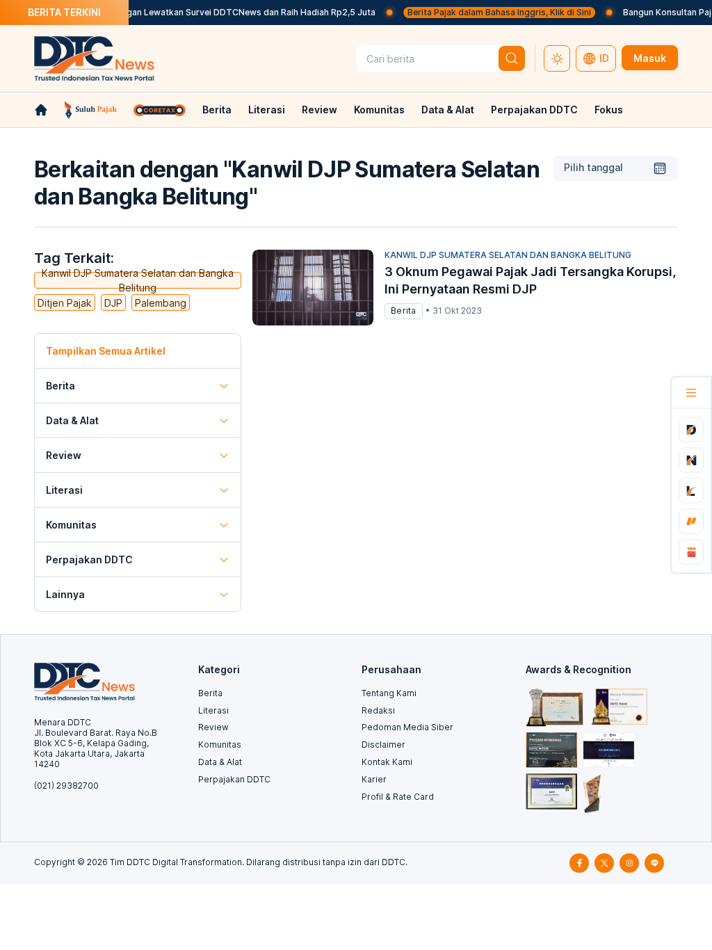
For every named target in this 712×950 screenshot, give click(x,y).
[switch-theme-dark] (557, 58)
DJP (113, 303)
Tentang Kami (389, 693)
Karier (374, 779)
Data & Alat (447, 109)
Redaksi (378, 710)
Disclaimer (383, 744)
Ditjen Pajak (65, 303)
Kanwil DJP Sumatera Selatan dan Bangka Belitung (138, 280)
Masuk (649, 58)
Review (319, 109)
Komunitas (379, 109)
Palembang (160, 303)
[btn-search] (512, 58)
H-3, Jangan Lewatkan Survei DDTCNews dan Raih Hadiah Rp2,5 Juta (222, 12)
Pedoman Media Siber (407, 727)
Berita (217, 109)
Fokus (608, 109)
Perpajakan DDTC (534, 109)
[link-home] (41, 110)
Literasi (266, 109)
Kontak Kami (387, 762)
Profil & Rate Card (398, 796)
